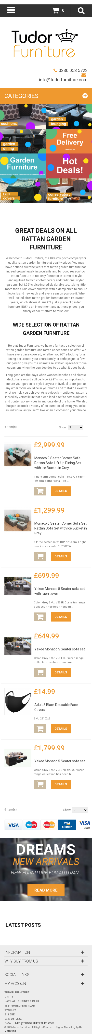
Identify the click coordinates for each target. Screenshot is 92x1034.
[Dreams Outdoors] (44, 44)
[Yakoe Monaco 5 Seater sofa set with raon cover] (17, 585)
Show (62, 427)
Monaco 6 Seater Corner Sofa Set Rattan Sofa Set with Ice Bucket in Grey (60, 528)
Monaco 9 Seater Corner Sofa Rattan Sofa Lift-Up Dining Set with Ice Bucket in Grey (57, 463)
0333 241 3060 (13, 1019)
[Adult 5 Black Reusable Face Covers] (17, 701)
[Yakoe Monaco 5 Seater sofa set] (17, 646)
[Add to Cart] (40, 491)
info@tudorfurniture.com (63, 79)
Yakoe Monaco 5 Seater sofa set (59, 649)
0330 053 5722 (73, 70)
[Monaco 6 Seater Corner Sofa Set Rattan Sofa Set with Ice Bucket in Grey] (17, 520)
